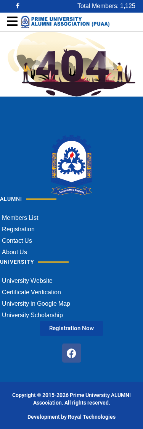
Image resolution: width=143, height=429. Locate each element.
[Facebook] (71, 353)
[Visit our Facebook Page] (18, 6)
